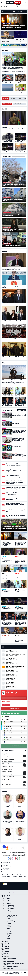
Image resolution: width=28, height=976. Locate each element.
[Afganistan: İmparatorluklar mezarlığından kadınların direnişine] (14, 224)
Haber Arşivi (5, 871)
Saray (8, 936)
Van (3, 877)
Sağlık (8, 910)
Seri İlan (6, 946)
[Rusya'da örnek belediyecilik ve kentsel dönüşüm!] (14, 194)
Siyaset (8, 6)
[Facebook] (8, 858)
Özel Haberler (10, 908)
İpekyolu (12, 98)
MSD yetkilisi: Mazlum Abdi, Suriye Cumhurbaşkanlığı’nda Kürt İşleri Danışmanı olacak (15, 505)
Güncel (3, 6)
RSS (5, 883)
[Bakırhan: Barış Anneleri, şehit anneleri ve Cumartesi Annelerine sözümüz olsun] (20, 551)
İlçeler (8, 918)
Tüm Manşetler (6, 868)
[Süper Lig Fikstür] (25, 750)
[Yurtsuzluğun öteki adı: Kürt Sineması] (14, 239)
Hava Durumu (5, 863)
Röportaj (6, 948)
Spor (25, 876)
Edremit (5, 98)
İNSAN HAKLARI (7, 103)
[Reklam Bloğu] (14, 45)
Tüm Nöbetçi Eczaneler (14, 708)
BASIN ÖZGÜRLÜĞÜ (19, 103)
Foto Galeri (7, 940)
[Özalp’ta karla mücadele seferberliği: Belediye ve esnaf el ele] (14, 172)
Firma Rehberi (8, 945)
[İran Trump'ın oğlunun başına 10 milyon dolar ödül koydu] (20, 616)
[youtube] (17, 892)
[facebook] (5, 892)
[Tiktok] (17, 858)
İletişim (6, 955)
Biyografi (6, 950)
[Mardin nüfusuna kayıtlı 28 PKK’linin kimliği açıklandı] (7, 584)
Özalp (8, 935)
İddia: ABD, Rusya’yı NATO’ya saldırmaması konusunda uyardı (7, 623)
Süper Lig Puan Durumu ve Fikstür (15, 963)
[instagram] (13, 892)
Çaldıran (9, 923)
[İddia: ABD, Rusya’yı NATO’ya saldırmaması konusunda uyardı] (7, 616)
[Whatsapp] (20, 858)
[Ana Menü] (1, 2)
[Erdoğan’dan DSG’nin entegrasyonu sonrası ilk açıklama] (20, 568)
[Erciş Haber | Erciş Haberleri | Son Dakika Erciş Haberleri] (13, 2)
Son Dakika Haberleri (7, 869)
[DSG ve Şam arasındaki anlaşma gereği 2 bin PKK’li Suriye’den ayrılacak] (20, 536)
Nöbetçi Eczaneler (6, 862)
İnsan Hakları (5, 635)
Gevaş (8, 928)
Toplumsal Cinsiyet (6, 876)
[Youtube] (15, 858)
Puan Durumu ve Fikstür (7, 866)
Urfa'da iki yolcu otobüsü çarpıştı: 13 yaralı (6, 608)
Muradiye (9, 933)
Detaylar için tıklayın (14, 745)
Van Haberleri (10, 916)
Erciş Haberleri (6, 540)
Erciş (7, 877)
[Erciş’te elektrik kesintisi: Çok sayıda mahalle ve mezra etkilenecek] (7, 536)
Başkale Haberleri (11, 921)
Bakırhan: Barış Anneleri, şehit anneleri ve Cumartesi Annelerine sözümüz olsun (14, 482)
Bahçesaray (10, 920)
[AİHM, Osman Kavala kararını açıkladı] (7, 630)
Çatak (8, 925)
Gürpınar (9, 930)
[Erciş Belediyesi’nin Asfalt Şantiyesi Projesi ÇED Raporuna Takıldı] (14, 209)
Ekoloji (20, 876)
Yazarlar (6, 943)
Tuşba (19, 98)
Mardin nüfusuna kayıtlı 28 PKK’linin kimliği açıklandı (6, 591)
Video (6, 941)
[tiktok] (25, 892)
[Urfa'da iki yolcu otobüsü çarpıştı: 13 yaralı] (7, 601)
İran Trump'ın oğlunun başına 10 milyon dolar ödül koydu (20, 623)
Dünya (13, 6)
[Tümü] (25, 791)
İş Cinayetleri (10, 906)
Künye (6, 953)
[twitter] (9, 892)
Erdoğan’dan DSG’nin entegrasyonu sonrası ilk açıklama (20, 576)
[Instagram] (13, 858)
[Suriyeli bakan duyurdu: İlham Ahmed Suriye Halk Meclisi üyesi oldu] (7, 568)
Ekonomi (19, 6)
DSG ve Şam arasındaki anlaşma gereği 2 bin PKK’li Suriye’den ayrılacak (14, 470)
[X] (10, 858)
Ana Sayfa (7, 895)
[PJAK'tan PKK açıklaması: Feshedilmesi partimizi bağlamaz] (7, 551)
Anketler (6, 951)
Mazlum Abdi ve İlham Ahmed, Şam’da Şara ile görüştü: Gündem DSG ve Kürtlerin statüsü (20, 639)
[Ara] (26, 2)
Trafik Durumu (5, 865)
